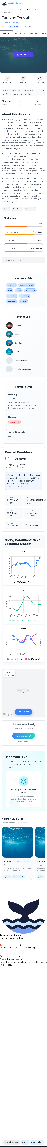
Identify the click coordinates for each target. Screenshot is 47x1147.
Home (16, 10)
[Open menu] (43, 3)
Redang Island (33, 10)
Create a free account (10, 956)
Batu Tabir (8, 861)
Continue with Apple (28, 947)
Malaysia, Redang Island (12, 865)
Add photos (25, 55)
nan (20, 260)
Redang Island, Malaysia (10, 22)
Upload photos (24, 742)
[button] (23, 925)
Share (25, 1142)
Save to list (36, 1142)
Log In (26, 959)
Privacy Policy (6, 965)
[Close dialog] (1, 885)
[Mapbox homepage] (8, 714)
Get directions (12, 1142)
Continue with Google (9, 947)
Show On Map (23, 712)
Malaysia (23, 10)
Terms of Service (35, 962)
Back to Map (6, 10)
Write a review (22, 736)
